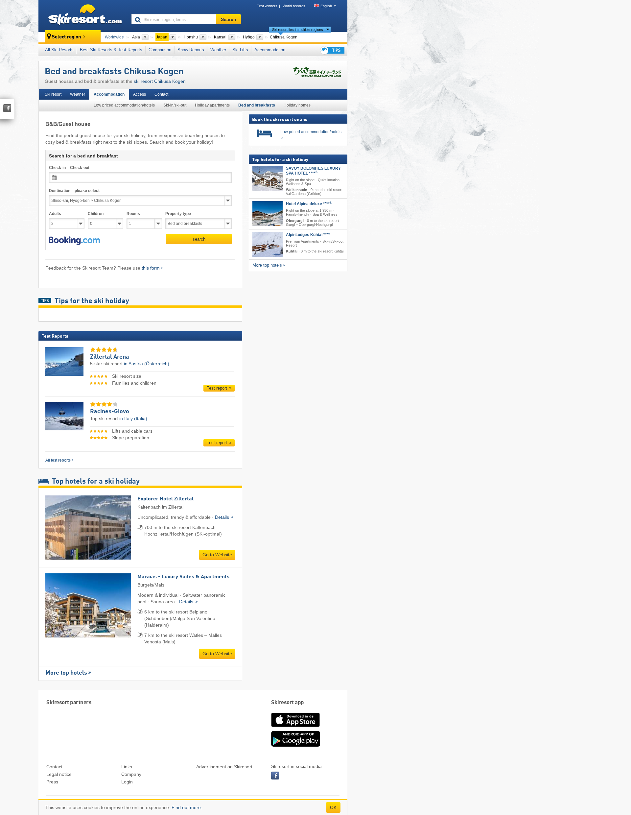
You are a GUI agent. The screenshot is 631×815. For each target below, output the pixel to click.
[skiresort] (82, 15)
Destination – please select (74, 190)
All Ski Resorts (59, 49)
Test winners (267, 6)
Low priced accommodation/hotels (124, 105)
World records (294, 6)
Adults (55, 213)
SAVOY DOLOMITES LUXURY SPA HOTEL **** (313, 171)
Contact (161, 94)
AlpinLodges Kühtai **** (308, 234)
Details (222, 517)
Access (139, 94)
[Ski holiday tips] (331, 50)
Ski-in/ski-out (174, 105)
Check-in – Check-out (69, 167)
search (199, 239)
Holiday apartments (212, 105)
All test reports (58, 460)
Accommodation (269, 49)
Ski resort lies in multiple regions (297, 30)
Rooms (133, 213)
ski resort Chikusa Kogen (160, 81)
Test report (217, 388)
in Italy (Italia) (133, 418)
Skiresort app (287, 703)
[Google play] (295, 745)
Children (96, 213)
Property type (178, 213)
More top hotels (66, 673)
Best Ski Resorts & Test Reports (111, 49)
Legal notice (59, 774)
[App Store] (295, 727)
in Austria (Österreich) (146, 363)
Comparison (160, 49)
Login (127, 781)
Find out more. (187, 807)
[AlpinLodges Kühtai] (267, 244)
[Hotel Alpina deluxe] (267, 213)
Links (126, 766)
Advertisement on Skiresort (224, 766)
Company (131, 774)
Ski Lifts (240, 49)
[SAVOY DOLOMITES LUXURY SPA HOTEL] (267, 178)
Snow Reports (190, 49)
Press (52, 781)
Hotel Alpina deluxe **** (309, 204)
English (326, 6)
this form (151, 268)
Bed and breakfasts (256, 105)
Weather (218, 49)
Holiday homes (297, 105)
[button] (74, 240)
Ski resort (53, 94)
